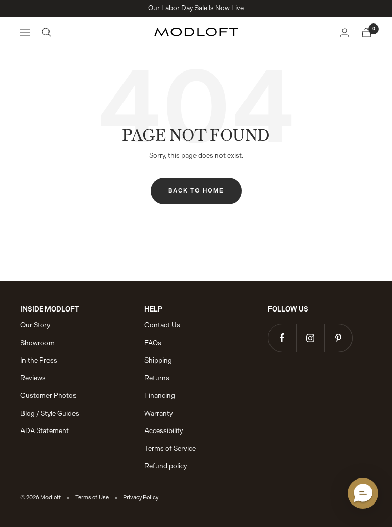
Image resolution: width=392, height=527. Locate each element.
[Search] (46, 32)
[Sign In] (344, 32)
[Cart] (366, 32)
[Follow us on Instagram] (310, 338)
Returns (156, 378)
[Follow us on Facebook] (282, 338)
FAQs (152, 343)
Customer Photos (48, 395)
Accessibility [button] (163, 431)
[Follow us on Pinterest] (338, 338)
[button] (363, 493)
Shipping (158, 360)
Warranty (158, 413)
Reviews (33, 378)
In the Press (38, 360)
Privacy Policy (140, 497)
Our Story (35, 325)
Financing (159, 395)
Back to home (196, 190)
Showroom (37, 343)
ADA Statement (44, 431)
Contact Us (162, 325)
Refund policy (165, 466)
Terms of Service (170, 448)
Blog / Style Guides (49, 413)
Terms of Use (92, 497)
